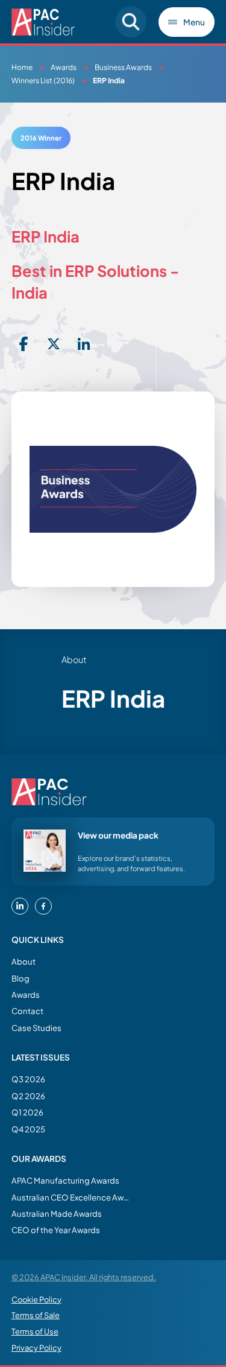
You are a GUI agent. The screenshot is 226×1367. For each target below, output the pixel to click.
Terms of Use (34, 1331)
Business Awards (123, 67)
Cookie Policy (36, 1299)
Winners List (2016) (43, 80)
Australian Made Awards (56, 1213)
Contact (27, 1011)
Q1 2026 (27, 1112)
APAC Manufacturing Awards (65, 1180)
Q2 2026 (28, 1096)
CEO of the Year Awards (55, 1230)
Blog (20, 978)
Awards (64, 67)
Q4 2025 (28, 1129)
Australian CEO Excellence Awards (71, 1197)
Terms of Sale (35, 1315)
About (23, 961)
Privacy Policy (36, 1348)
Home (22, 67)
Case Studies (36, 1028)
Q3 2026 (28, 1079)
